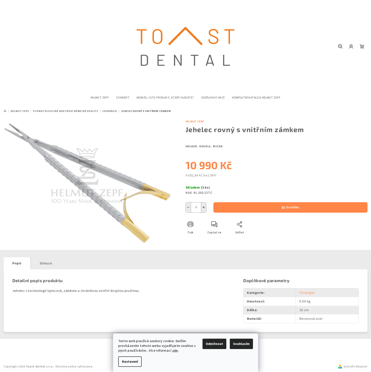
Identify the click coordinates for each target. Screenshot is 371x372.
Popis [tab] (17, 263)
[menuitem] (99, 98)
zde (175, 350)
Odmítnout (214, 343)
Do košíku (292, 207)
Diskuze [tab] (46, 263)
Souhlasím (241, 343)
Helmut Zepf (195, 121)
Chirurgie (306, 292)
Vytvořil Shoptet (355, 366)
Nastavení (130, 361)
